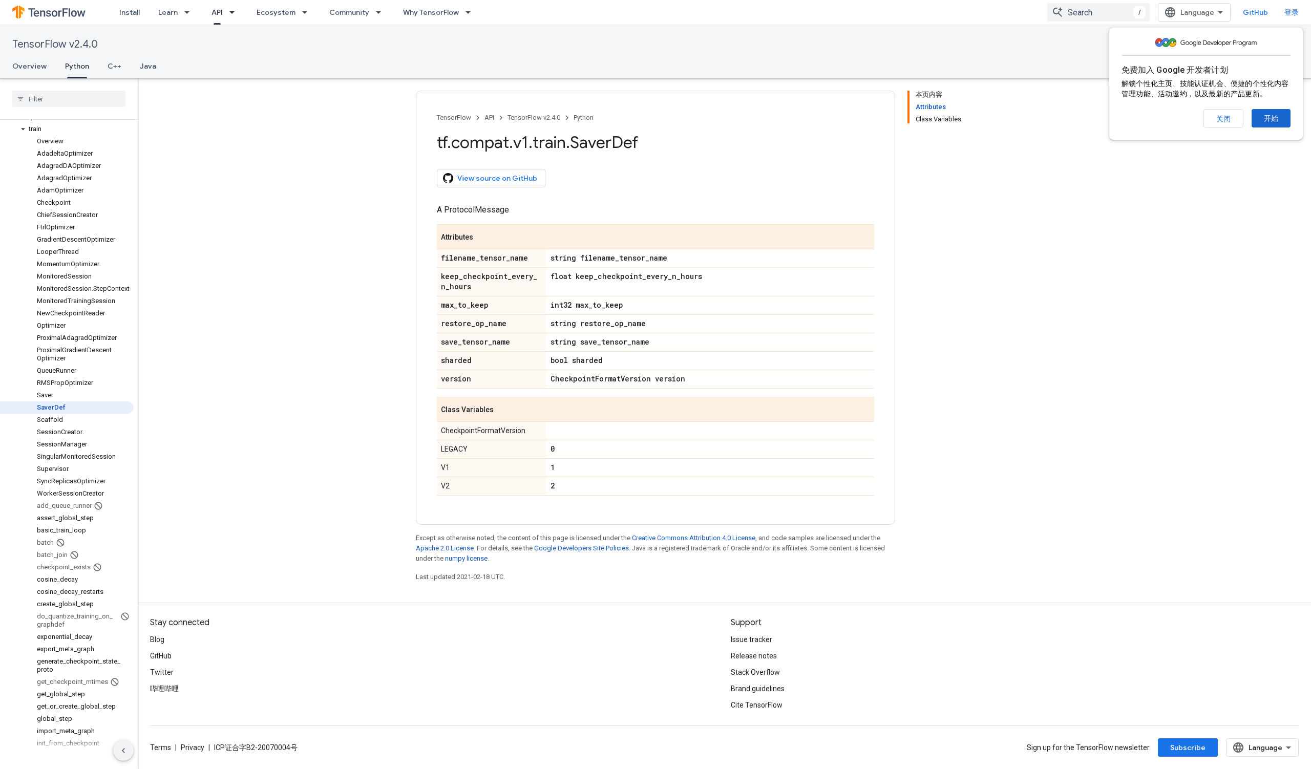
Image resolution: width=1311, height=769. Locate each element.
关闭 (1223, 118)
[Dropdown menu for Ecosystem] (307, 12)
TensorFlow (454, 117)
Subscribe (1188, 747)
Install (129, 12)
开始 (1271, 118)
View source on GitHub (497, 178)
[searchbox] (68, 99)
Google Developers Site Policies (581, 548)
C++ (114, 66)
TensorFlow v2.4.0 (55, 44)
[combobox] (1098, 12)
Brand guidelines (758, 689)
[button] (67, 129)
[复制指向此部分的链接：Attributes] (483, 237)
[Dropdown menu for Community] (381, 12)
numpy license (466, 558)
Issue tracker (751, 639)
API (217, 12)
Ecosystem (276, 12)
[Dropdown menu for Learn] (190, 12)
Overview (29, 66)
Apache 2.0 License (445, 548)
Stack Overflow (755, 672)
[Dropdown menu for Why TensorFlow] (471, 12)
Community (349, 12)
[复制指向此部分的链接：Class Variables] (504, 410)
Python (77, 66)
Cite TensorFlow (757, 705)
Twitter (162, 672)
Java (148, 66)
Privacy (192, 747)
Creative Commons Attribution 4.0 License (693, 538)
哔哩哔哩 (164, 689)
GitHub (1255, 12)
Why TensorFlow (431, 12)
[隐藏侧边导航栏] (123, 750)
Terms (160, 747)
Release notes (754, 656)
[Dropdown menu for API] (235, 12)
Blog (157, 639)
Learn (168, 12)
